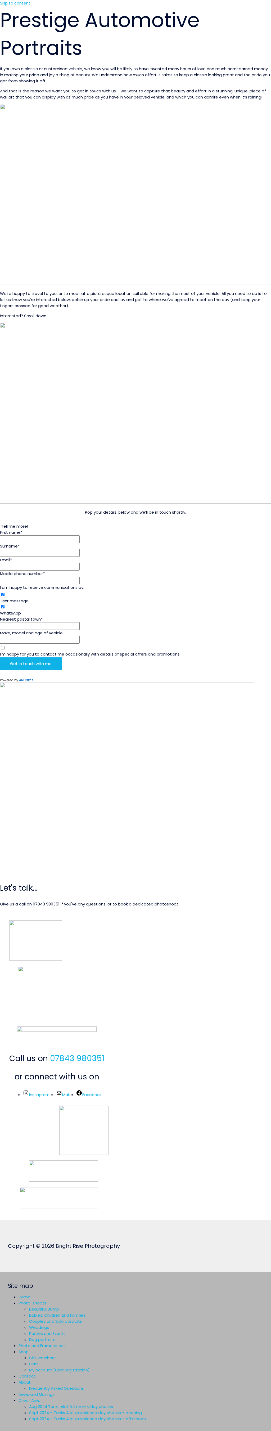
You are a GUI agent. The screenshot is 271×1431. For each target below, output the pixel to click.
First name (11, 532)
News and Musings (37, 1394)
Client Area (29, 1400)
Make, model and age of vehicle (31, 633)
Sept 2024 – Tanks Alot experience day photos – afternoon (87, 1418)
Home (24, 1297)
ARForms (26, 680)
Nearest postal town (21, 619)
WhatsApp (10, 613)
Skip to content (15, 3)
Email (6, 560)
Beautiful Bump (44, 1309)
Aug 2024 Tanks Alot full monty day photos (71, 1406)
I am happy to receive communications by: (42, 587)
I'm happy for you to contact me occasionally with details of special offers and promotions (90, 654)
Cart (33, 1364)
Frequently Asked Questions (56, 1388)
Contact (27, 1376)
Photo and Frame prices (42, 1345)
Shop (24, 1351)
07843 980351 (77, 1058)
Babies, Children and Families (57, 1315)
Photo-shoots (32, 1303)
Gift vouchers (42, 1358)
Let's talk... (19, 888)
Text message (14, 601)
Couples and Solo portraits (55, 1321)
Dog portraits (42, 1339)
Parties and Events (47, 1333)
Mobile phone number (22, 573)
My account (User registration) (59, 1370)
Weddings (39, 1327)
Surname (10, 546)
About (25, 1382)
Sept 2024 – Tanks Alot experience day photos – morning (85, 1412)
